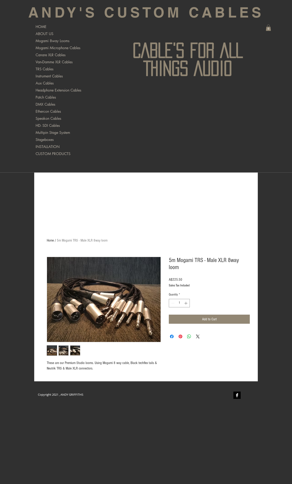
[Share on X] (198, 336)
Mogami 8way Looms (52, 40)
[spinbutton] (179, 303)
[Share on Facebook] (172, 336)
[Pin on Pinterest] (180, 336)
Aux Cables (45, 83)
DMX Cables (45, 104)
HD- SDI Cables (48, 125)
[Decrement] (172, 303)
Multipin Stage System (53, 132)
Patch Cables (46, 97)
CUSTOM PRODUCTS (53, 153)
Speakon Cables (48, 118)
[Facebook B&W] (237, 395)
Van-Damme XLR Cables (54, 62)
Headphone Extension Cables (58, 90)
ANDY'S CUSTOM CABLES (146, 12)
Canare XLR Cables (50, 55)
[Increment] (186, 303)
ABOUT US (44, 33)
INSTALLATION (48, 146)
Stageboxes (45, 139)
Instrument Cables (49, 76)
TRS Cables (44, 69)
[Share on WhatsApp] (189, 336)
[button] (268, 28)
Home (50, 240)
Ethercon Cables (48, 111)
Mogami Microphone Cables (58, 48)
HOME (41, 26)
